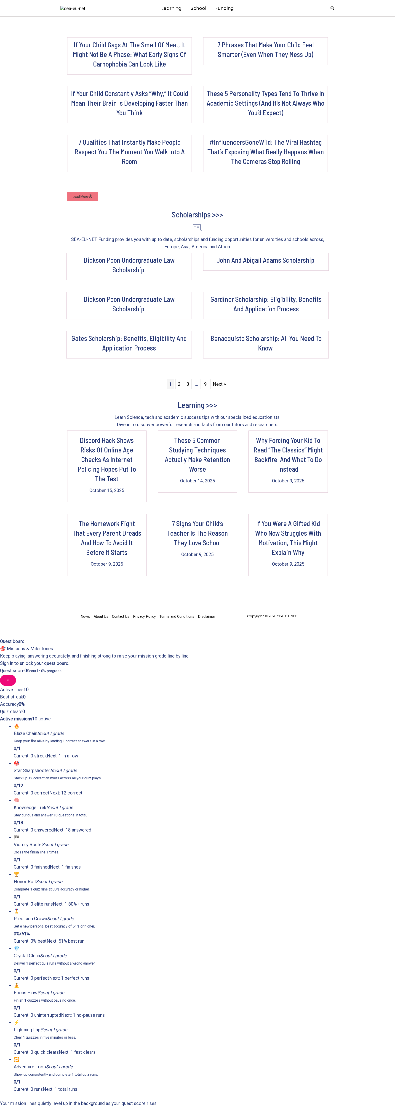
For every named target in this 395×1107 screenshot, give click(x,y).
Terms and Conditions (177, 616)
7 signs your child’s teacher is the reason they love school (197, 533)
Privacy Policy (144, 616)
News (85, 616)
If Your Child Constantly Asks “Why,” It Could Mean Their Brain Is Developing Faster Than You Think (129, 103)
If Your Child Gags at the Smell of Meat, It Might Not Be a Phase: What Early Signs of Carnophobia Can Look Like (129, 54)
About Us (101, 616)
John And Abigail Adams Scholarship (266, 260)
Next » (219, 384)
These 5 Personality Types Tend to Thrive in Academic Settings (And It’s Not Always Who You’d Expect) (265, 103)
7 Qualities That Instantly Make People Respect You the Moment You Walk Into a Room (130, 151)
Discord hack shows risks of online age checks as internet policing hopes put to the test (107, 459)
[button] (333, 8)
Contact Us (120, 616)
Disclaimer (206, 616)
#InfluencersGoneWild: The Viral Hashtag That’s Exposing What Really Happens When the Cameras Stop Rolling (265, 151)
